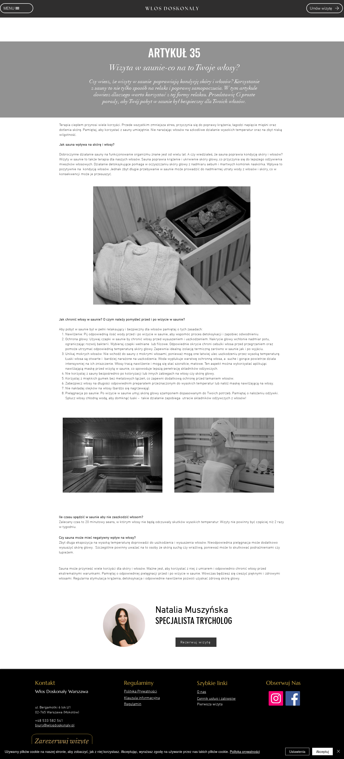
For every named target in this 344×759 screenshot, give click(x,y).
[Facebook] (292, 698)
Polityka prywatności (245, 751)
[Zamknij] (338, 751)
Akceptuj (322, 751)
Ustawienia (297, 751)
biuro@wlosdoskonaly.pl (54, 725)
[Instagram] (276, 698)
